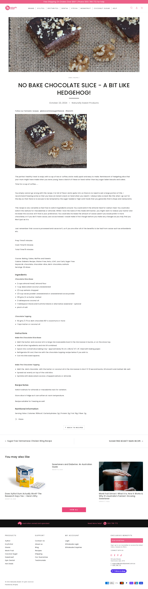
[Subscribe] (142, 540)
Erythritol (9, 544)
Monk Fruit (9, 550)
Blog (37, 547)
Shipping (38, 554)
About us (38, 544)
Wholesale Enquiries (73, 547)
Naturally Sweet (15, 582)
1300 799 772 (112, 523)
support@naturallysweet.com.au (123, 563)
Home (70, 77)
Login (67, 541)
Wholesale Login (72, 544)
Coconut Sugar (11, 554)
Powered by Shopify (11, 584)
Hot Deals (9, 564)
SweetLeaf (9, 557)
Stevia (7, 547)
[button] (131, 8)
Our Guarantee (41, 557)
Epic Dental (10, 560)
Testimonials (40, 560)
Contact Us (40, 541)
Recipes (75, 77)
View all (74, 510)
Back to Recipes (75, 428)
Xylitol (7, 541)
